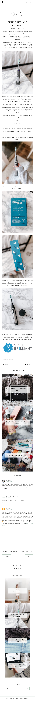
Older (28, 556)
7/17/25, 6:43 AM (9, 509)
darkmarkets (29, 523)
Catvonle (8, 698)
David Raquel (9, 480)
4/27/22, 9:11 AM (9, 481)
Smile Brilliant (14, 34)
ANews (8, 508)
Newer (7, 556)
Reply (3, 502)
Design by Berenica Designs (22, 698)
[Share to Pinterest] (29, 364)
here (27, 45)
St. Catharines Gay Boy (12, 496)
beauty (7, 364)
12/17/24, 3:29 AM (6, 497)
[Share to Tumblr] (31, 364)
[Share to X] (25, 364)
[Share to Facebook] (27, 364)
